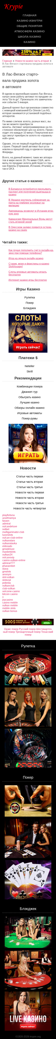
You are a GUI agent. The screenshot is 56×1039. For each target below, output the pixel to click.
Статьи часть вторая (29, 481)
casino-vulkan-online (13, 560)
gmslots (6, 571)
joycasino (7, 599)
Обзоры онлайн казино (29, 407)
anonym (6, 574)
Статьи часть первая (29, 476)
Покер (30, 302)
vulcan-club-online (12, 537)
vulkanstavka (9, 543)
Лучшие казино (29, 402)
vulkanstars (8, 540)
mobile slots (9, 608)
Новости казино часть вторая (32, 61)
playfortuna (8, 515)
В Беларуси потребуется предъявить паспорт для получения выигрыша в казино (30, 192)
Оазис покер (11, 629)
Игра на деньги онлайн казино (26, 258)
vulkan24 (7, 554)
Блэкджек (29, 308)
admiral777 (8, 563)
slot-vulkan (8, 577)
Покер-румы (29, 418)
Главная (29, 15)
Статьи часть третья (30, 487)
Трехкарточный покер (28, 632)
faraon (5, 520)
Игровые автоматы (29, 413)
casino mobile (10, 602)
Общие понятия (29, 26)
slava (5, 568)
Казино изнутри (29, 20)
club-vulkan (8, 588)
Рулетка (29, 297)
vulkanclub (8, 585)
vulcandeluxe (9, 526)
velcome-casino (11, 591)
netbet (5, 529)
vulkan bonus (9, 611)
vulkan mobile (10, 605)
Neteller (29, 366)
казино (29, 42)
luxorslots (7, 535)
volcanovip (8, 557)
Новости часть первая (29, 492)
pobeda (6, 582)
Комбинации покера (29, 386)
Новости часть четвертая (29, 508)
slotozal (6, 580)
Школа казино (29, 36)
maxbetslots (9, 551)
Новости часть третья (30, 503)
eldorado (7, 546)
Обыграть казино (30, 397)
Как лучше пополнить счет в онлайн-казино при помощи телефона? (31, 251)
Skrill (30, 371)
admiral (6, 523)
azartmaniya (9, 518)
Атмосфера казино (29, 31)
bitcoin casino (10, 594)
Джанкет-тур (29, 391)
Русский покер (27, 629)
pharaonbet (8, 566)
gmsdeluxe (8, 549)
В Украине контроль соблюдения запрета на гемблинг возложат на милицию (29, 203)
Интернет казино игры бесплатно (28, 280)
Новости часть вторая (29, 497)
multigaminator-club (13, 532)
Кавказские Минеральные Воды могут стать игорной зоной (30, 220)
